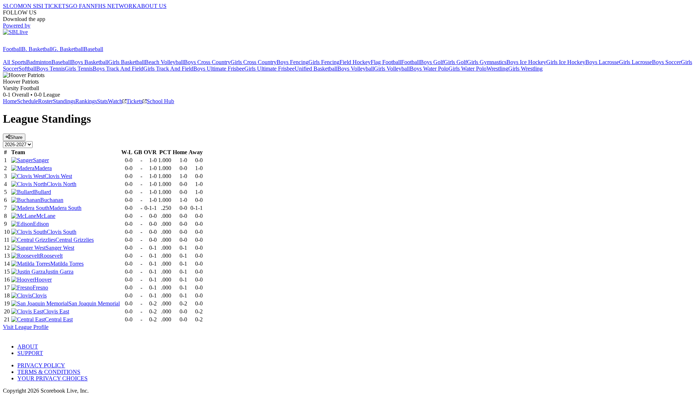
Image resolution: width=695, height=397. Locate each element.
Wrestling (497, 69)
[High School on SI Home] (31, 42)
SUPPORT (30, 353)
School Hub (160, 101)
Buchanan (51, 200)
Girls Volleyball (392, 69)
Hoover (43, 279)
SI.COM (13, 6)
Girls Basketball (126, 62)
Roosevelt (51, 256)
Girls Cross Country (254, 62)
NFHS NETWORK (113, 6)
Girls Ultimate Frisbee (269, 69)
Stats (102, 101)
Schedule (27, 101)
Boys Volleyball (355, 69)
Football (12, 49)
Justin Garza (59, 272)
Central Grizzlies (74, 240)
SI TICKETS (53, 6)
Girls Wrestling (525, 69)
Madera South (65, 208)
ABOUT (27, 346)
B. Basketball (37, 49)
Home (10, 101)
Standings (64, 101)
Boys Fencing (292, 62)
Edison (41, 224)
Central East (59, 319)
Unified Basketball (316, 69)
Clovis (39, 295)
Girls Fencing (324, 62)
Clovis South (61, 232)
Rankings (86, 101)
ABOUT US (152, 6)
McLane (45, 216)
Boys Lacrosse (602, 62)
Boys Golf (432, 62)
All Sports (14, 62)
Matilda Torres (67, 264)
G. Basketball (68, 49)
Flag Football (386, 62)
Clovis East (56, 311)
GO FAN (79, 6)
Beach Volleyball (164, 62)
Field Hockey (355, 62)
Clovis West (58, 176)
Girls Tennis (79, 69)
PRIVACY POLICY (41, 365)
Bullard (42, 192)
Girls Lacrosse (635, 62)
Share (16, 137)
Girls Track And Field (168, 69)
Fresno (40, 287)
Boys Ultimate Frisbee (218, 69)
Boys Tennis (50, 69)
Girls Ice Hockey (565, 62)
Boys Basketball (89, 62)
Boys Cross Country (207, 62)
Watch (115, 101)
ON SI (30, 6)
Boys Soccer (666, 62)
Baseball (93, 49)
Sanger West (60, 248)
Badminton (38, 62)
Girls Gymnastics (486, 62)
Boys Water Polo (429, 69)
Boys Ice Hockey (526, 62)
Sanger (41, 160)
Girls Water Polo (467, 69)
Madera (43, 168)
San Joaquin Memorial (94, 303)
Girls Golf (455, 62)
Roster (45, 101)
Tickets (134, 101)
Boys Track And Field (118, 69)
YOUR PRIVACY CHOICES (52, 378)
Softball (27, 69)
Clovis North (61, 184)
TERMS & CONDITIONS (48, 372)
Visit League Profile (26, 327)
